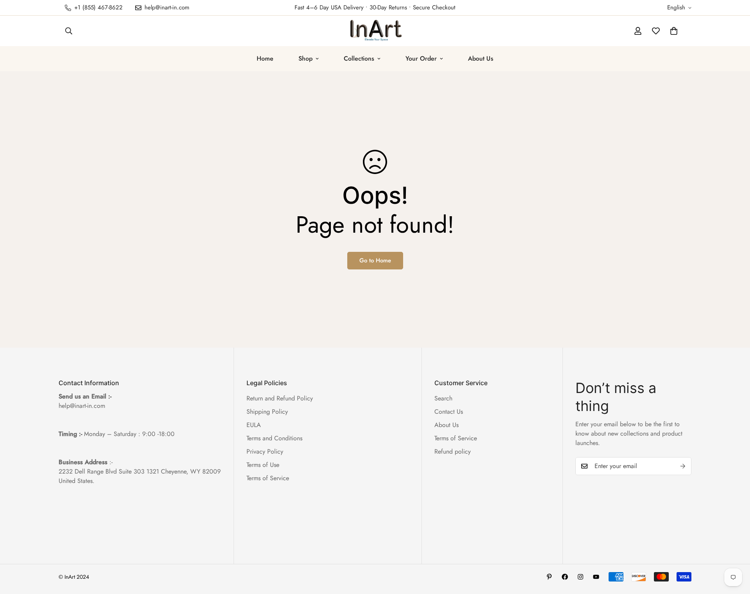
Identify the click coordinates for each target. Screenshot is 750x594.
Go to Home (375, 260)
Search (443, 398)
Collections (359, 58)
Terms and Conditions (274, 438)
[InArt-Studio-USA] (375, 31)
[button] (674, 31)
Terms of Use (262, 464)
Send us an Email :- (85, 396)
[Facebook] (565, 577)
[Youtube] (596, 577)
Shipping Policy (267, 411)
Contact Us (448, 411)
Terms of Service (267, 478)
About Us (480, 58)
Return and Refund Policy (279, 398)
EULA (253, 424)
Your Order (421, 58)
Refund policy (452, 451)
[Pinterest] (549, 577)
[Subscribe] (682, 466)
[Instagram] (580, 577)
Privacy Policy (264, 451)
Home (265, 58)
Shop (305, 58)
